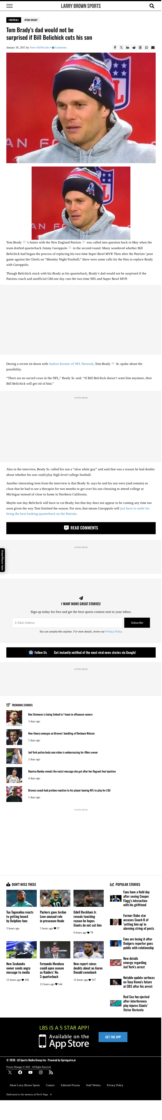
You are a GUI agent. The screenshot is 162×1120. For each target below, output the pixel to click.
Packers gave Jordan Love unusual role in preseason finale (53, 916)
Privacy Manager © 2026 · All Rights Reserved (28, 1066)
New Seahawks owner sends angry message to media (18, 968)
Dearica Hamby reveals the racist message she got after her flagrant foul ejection (72, 771)
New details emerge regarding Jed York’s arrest (134, 962)
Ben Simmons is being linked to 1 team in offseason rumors (60, 714)
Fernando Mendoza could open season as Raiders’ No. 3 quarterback (52, 970)
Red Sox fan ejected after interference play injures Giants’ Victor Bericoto (136, 1003)
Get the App (113, 1037)
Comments (60, 47)
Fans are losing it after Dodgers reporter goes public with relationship (138, 943)
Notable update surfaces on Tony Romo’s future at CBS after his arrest (139, 981)
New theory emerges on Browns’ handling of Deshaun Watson (61, 733)
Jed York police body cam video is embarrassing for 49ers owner (63, 752)
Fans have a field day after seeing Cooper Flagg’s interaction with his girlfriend (136, 898)
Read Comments (84, 527)
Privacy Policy (113, 631)
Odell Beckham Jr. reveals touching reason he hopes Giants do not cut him (87, 918)
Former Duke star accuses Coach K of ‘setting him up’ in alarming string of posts (138, 922)
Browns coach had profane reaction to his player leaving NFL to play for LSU (69, 790)
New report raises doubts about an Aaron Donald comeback (88, 968)
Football (14, 20)
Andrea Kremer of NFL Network (71, 364)
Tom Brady (32, 20)
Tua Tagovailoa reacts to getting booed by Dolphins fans (19, 916)
